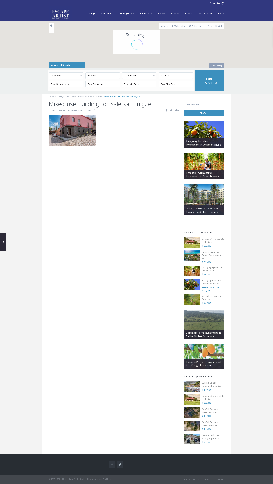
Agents (161, 13)
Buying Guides (127, 13)
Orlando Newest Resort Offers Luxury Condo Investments (204, 210)
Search (204, 113)
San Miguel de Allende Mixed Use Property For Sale (79, 96)
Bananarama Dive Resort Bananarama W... (211, 255)
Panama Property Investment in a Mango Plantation (203, 363)
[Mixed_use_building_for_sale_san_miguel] (72, 130)
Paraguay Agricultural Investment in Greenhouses (202, 174)
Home (51, 96)
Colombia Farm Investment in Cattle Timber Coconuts (203, 334)
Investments (107, 13)
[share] (166, 110)
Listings (91, 13)
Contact (189, 13)
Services (175, 13)
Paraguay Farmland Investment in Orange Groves (203, 143)
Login (221, 13)
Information (146, 13)
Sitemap (220, 479)
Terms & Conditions (191, 479)
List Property (205, 13)
